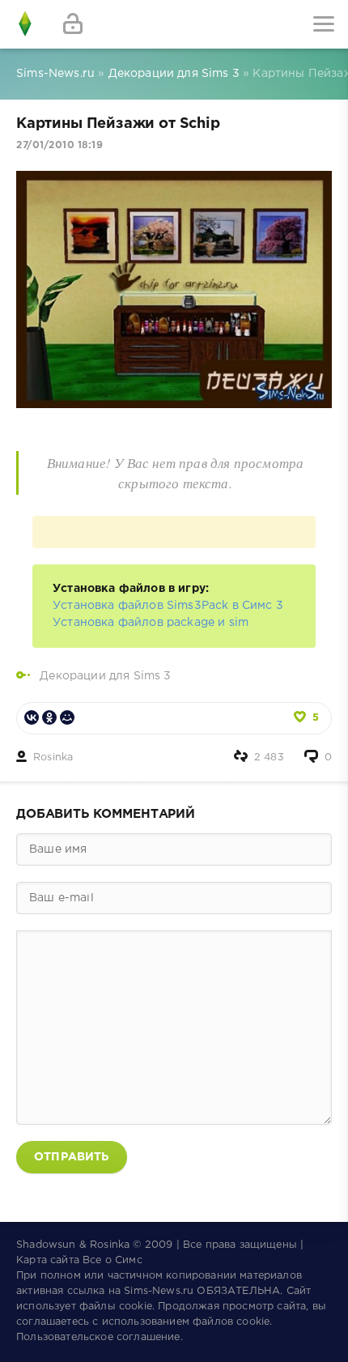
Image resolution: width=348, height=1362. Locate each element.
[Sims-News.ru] (24, 24)
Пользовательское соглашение (98, 1337)
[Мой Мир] (67, 717)
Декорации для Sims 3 (105, 676)
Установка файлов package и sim (150, 623)
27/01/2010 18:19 (59, 145)
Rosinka (53, 757)
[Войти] (73, 24)
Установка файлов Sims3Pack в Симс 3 (168, 606)
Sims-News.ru (158, 1291)
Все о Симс (112, 1260)
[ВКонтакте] (31, 717)
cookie (135, 1306)
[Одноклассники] (49, 717)
